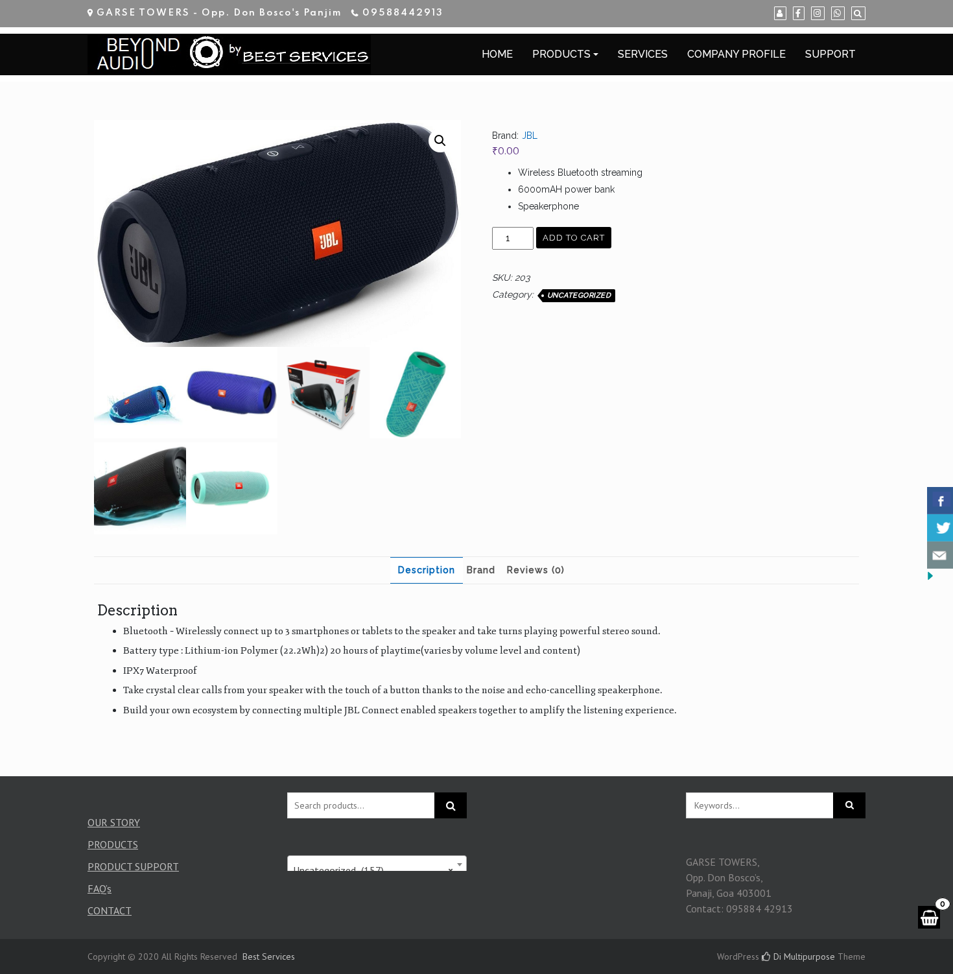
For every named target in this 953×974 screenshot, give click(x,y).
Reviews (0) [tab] (536, 570)
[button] (440, 140)
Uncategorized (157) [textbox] (373, 870)
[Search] (858, 13)
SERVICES (643, 54)
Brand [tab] (481, 570)
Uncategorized (579, 295)
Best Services (268, 956)
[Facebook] (799, 13)
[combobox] (377, 864)
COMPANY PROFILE (736, 54)
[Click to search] (849, 805)
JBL (529, 135)
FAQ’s (100, 888)
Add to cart (574, 238)
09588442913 (402, 13)
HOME (497, 54)
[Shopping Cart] (929, 917)
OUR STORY (114, 822)
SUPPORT (830, 54)
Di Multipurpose (803, 956)
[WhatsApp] (838, 13)
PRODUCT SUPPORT (133, 866)
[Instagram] (818, 13)
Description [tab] (426, 570)
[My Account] (780, 13)
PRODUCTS (561, 54)
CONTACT (110, 910)
